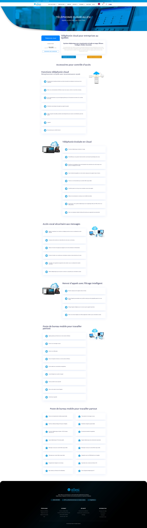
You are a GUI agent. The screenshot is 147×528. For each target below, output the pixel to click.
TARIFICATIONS (61, 4)
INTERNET (81, 4)
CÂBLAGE (69, 4)
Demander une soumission (68, 56)
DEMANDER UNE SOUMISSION (50, 51)
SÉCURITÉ (75, 4)
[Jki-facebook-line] (111, 1)
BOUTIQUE (88, 4)
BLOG (93, 4)
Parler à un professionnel (95, 56)
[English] (109, 4)
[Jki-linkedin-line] (112, 1)
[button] (99, 4)
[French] (111, 4)
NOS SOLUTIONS (51, 4)
